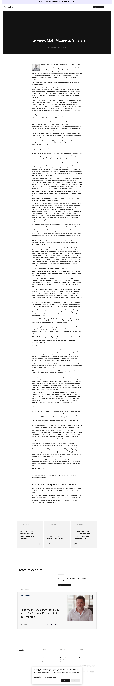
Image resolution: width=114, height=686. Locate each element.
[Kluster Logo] (8, 7)
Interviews (57, 33)
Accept (65, 680)
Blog (21, 543)
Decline (75, 680)
